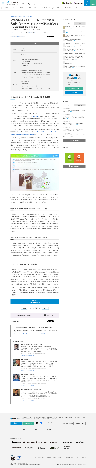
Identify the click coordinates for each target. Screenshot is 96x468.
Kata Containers (24, 55)
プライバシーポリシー (75, 457)
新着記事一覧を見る (74, 140)
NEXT (45, 308)
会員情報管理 (48, 457)
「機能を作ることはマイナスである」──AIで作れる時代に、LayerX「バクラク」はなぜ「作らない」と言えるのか (75, 45)
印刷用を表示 (16, 321)
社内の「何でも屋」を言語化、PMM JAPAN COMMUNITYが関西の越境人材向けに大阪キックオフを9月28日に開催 (75, 58)
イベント (35, 3)
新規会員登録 (74, 88)
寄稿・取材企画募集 (68, 423)
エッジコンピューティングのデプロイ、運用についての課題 (36, 74)
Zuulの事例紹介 (24, 65)
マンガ (75, 8)
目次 (35, 43)
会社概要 (59, 457)
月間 (80, 23)
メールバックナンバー (75, 85)
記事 (29, 3)
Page (15, 49)
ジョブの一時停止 (26, 61)
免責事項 (54, 457)
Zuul (22, 57)
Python (53, 8)
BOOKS (41, 3)
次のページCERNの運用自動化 (35, 301)
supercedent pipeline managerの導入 (31, 59)
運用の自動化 (25, 83)
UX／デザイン (68, 8)
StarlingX (23, 50)
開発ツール (60, 8)
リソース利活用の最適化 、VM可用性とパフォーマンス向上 (36, 88)
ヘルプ (35, 457)
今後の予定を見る (75, 166)
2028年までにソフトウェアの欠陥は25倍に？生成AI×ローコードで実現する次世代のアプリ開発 (74, 129)
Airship (22, 48)
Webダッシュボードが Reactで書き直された (32, 63)
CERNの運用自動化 (25, 81)
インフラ (35, 8)
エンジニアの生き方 (45, 8)
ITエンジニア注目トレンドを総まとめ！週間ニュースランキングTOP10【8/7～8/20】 (74, 124)
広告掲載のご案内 (80, 423)
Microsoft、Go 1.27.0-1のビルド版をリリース (74, 31)
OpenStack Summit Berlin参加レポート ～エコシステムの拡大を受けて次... (31, 334)
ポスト (50, 36)
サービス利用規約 (66, 457)
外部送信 (84, 457)
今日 (69, 23)
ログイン (75, 92)
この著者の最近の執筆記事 (27, 355)
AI (17, 8)
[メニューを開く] (3, 3)
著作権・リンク (41, 457)
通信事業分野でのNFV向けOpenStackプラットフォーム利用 (36, 72)
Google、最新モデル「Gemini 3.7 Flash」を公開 (75, 53)
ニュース (24, 3)
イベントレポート (20, 36)
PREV (24, 308)
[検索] (13, 8)
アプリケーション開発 (25, 8)
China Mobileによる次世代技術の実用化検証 (31, 70)
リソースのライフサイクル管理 (29, 86)
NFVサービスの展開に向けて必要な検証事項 (32, 77)
